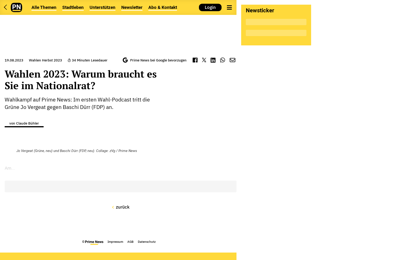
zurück (122, 207)
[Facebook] (195, 60)
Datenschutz (147, 242)
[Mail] (232, 60)
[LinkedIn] (213, 60)
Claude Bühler (27, 123)
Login (210, 7)
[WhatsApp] (222, 60)
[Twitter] (204, 60)
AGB (130, 242)
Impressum (115, 242)
